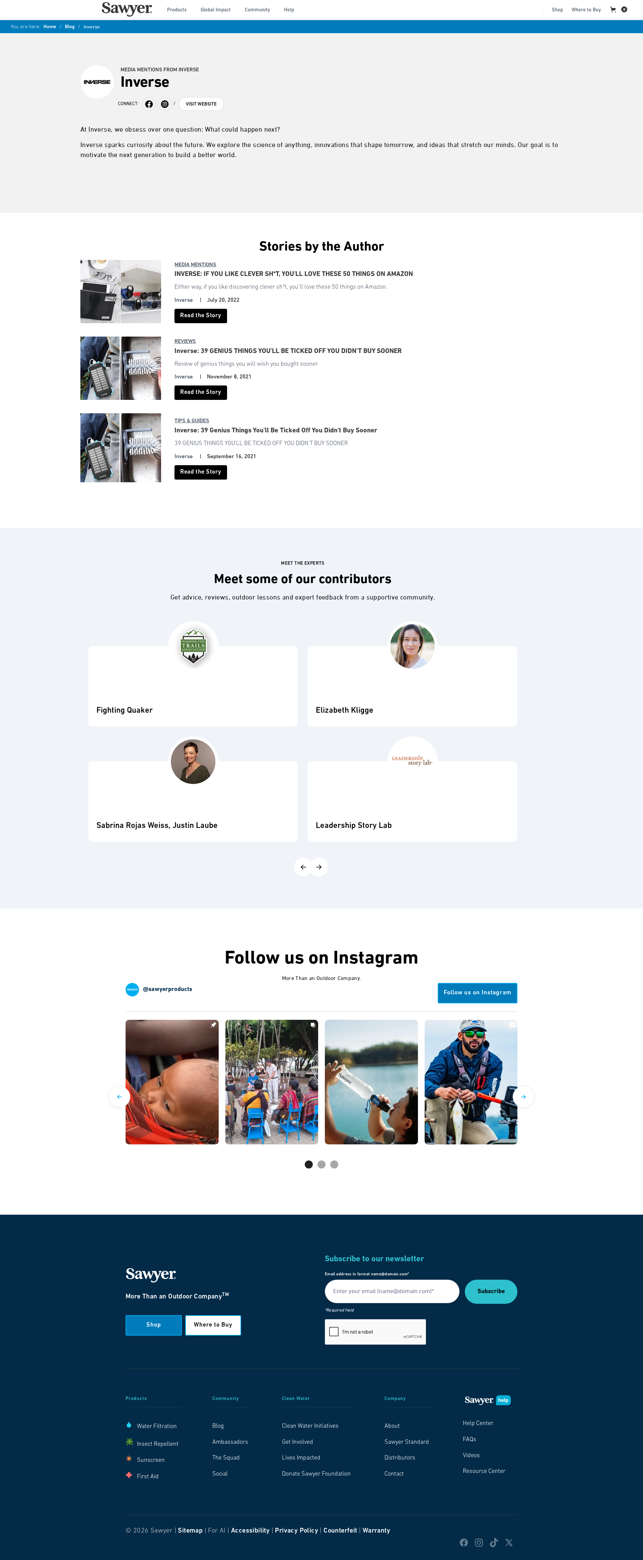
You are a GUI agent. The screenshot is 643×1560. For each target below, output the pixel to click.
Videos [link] (471, 1456)
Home (50, 27)
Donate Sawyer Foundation (316, 1474)
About (392, 1426)
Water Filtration (157, 1427)
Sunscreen (151, 1461)
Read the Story (200, 316)
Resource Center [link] (484, 1472)
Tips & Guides (191, 421)
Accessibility (250, 1531)
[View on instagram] (172, 1082)
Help (289, 10)
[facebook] (165, 104)
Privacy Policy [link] (296, 1531)
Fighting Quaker (124, 711)
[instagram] (149, 104)
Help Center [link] (478, 1424)
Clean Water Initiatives (310, 1426)
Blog (70, 27)
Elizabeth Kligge (344, 711)
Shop (557, 10)
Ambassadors (230, 1442)
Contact (394, 1474)
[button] (179, 9)
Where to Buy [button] (213, 1325)
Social (220, 1474)
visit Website (201, 104)
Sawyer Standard (406, 1442)
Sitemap (190, 1531)
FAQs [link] (469, 1440)
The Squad (226, 1458)
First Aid (148, 1477)
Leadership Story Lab (354, 826)
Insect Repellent (157, 1444)
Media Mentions (195, 265)
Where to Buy (586, 10)
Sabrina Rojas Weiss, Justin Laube (157, 826)
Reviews (185, 341)
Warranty (376, 1531)
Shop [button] (153, 1325)
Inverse (183, 300)
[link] (127, 9)
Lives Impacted (301, 1458)
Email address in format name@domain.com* (367, 1274)
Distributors (399, 1458)
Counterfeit (340, 1531)
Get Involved (297, 1442)
